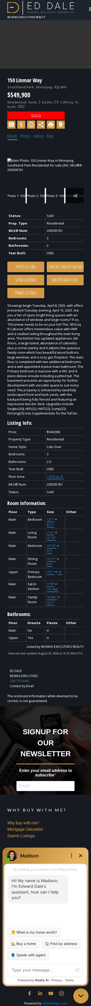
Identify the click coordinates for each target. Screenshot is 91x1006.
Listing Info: (19, 423)
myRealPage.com (54, 1003)
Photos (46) (26, 267)
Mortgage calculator (65, 280)
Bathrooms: (19, 614)
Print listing (25, 293)
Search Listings (21, 835)
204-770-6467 (20, 681)
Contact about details (65, 267)
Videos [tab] (39, 136)
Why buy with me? (23, 823)
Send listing (25, 280)
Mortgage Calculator (25, 829)
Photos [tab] (25, 136)
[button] (29, 993)
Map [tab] (50, 136)
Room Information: (26, 503)
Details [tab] (12, 136)
